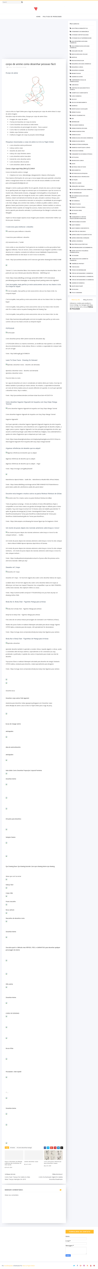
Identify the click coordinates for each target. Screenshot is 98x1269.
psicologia (75, 289)
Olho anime (9, 984)
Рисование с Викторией (13, 1072)
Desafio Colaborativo (78, 115)
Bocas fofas (9, 1048)
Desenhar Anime (11, 932)
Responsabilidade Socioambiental (82, 247)
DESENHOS (74, 105)
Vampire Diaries (11, 837)
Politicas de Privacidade (52, 16)
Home (38, 16)
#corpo (12, 705)
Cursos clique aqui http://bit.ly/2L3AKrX (20, 168)
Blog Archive (88, 300)
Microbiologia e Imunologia (80, 176)
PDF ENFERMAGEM (77, 192)
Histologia (75, 157)
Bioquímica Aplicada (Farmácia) (81, 63)
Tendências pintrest (78, 263)
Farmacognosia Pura (78, 131)
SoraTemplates (8, 1266)
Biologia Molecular (78, 60)
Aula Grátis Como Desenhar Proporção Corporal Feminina (24, 770)
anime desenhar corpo (31, 1161)
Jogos (73, 163)
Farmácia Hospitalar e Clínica (81, 147)
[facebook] (77, 1265)
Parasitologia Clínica (78, 207)
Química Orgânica (77, 241)
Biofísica (74, 57)
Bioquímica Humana (78, 70)
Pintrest (74, 213)
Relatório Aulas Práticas (80, 244)
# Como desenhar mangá (24, 1147)
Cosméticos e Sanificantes (80, 92)
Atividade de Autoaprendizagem (81, 38)
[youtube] (90, 1265)
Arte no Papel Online (29, 1266)
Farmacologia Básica (78, 141)
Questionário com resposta (80, 228)
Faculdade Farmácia (78, 125)
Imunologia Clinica (78, 160)
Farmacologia (76, 134)
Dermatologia (76, 112)
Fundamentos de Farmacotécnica (82, 154)
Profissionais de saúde (79, 221)
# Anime (12, 1147)
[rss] (87, 1265)
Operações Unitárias (78, 186)
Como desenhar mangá (19, 67)
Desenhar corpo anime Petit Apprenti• (17, 698)
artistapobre (9, 731)
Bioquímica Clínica (77, 67)
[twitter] (74, 1265)
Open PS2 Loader (76, 183)
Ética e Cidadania (77, 292)
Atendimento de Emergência (80, 31)
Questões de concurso (79, 231)
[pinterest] (94, 1265)
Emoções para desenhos (13, 819)
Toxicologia (75, 267)
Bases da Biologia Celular (79, 54)
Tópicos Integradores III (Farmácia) (83, 279)
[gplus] (80, 1265)
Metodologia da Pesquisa (79, 173)
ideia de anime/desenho (13, 747)
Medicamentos (76, 170)
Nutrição (75, 179)
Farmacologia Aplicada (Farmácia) (82, 138)
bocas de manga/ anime (13, 724)
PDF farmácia (76, 200)
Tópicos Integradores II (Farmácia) (82, 276)
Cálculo (74, 99)
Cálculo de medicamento (79, 102)
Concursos (75, 84)
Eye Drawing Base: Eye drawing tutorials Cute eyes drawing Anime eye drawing (30, 866)
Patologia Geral (77, 210)
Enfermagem (75, 121)
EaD (73, 118)
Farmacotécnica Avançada (80, 144)
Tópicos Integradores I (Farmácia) (82, 273)
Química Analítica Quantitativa (82, 234)
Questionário (76, 225)
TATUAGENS (75, 255)
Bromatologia (76, 73)
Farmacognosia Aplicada (79, 128)
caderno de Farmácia (78, 283)
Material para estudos (79, 167)
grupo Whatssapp (77, 286)
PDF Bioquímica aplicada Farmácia (82, 189)
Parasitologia (76, 204)
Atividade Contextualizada (80, 34)
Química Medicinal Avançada (80, 238)
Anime (10, 67)
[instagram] (84, 1265)
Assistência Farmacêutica (80, 28)
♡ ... (7, 1092)
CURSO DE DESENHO (12, 1013)
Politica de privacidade (75, 300)
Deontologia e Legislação (80, 109)
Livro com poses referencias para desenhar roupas (52, 1162)
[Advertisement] (34, 40)
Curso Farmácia (76, 96)
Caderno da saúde (77, 76)
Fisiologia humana (77, 150)
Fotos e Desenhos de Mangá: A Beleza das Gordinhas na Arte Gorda (13, 1163)
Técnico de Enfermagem (79, 270)
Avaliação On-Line (77, 51)
